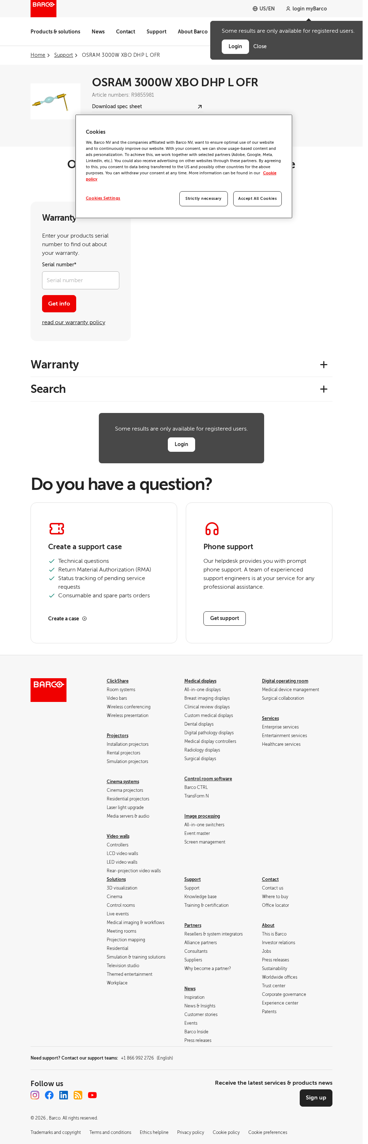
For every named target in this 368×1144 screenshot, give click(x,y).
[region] (184, 166)
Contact (125, 32)
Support (156, 32)
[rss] (78, 1095)
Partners (192, 925)
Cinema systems (123, 781)
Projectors (117, 735)
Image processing (202, 816)
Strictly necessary (203, 198)
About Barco (193, 32)
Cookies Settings (103, 198)
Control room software (208, 778)
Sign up (316, 1097)
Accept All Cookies (257, 198)
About (268, 925)
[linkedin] (63, 1095)
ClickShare (118, 681)
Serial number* (59, 264)
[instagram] (35, 1095)
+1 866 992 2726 (147, 1058)
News (98, 32)
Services (270, 718)
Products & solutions (55, 32)
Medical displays (200, 681)
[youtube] (92, 1095)
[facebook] (49, 1095)
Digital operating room (285, 681)
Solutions (116, 879)
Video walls (118, 836)
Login (181, 444)
